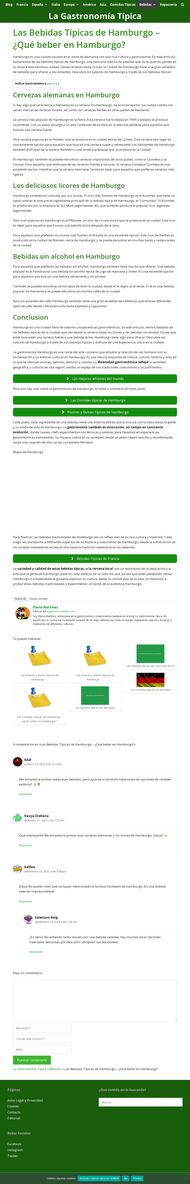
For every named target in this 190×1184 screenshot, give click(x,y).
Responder (25, 794)
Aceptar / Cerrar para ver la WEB (99, 1178)
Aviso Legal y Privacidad (25, 1100)
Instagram (15, 1150)
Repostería (168, 4)
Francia (22, 4)
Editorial (13, 1118)
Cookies (13, 1106)
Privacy (137, 1178)
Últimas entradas (39, 598)
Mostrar (53, 83)
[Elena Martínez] (22, 619)
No (126, 1178)
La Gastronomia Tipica (30, 1069)
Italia (55, 4)
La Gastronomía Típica (95, 15)
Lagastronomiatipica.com (61, 611)
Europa (69, 4)
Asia (103, 4)
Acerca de (20, 598)
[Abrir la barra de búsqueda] (182, 4)
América (89, 4)
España (37, 4)
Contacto (13, 1112)
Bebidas (145, 4)
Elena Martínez (45, 607)
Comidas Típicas (122, 4)
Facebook (14, 1144)
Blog (9, 4)
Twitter (12, 1156)
